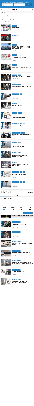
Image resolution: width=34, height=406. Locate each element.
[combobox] (7, 4)
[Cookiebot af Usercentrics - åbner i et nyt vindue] (29, 192)
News (8, 21)
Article (5, 21)
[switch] (13, 209)
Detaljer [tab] (17, 195)
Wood (13, 19)
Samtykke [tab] (5, 195)
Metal (7, 19)
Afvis (17, 212)
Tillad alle (27, 212)
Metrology (10, 19)
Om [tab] (28, 195)
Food (5, 19)
